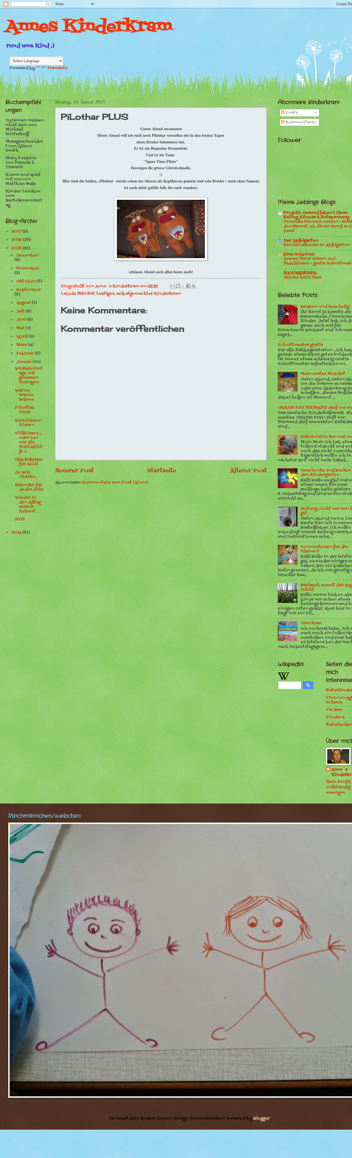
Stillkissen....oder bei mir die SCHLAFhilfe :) (28, 442)
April (22, 337)
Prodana (335, 717)
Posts (291, 113)
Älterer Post (248, 471)
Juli (21, 311)
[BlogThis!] (178, 286)
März (22, 345)
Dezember (27, 255)
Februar (25, 353)
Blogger (261, 1118)
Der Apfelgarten (301, 241)
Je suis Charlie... (26, 474)
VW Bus (334, 710)
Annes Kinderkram (89, 26)
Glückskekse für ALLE (29, 462)
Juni (21, 320)
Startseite (162, 471)
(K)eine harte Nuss (302, 277)
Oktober (26, 281)
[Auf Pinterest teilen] (193, 286)
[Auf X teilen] (183, 286)
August (24, 303)
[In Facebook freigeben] (188, 286)
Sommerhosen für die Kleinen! (324, 549)
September (28, 290)
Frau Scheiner (299, 254)
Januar (24, 362)
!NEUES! (85, 294)
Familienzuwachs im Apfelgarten (317, 245)
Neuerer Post (74, 471)
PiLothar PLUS (25, 410)
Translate (57, 68)
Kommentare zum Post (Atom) (115, 482)
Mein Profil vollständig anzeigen (338, 787)
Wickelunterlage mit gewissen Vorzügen (28, 375)
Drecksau (311, 623)
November (27, 268)
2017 (17, 231)
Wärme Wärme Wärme (24, 395)
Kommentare (299, 122)
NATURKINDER (300, 273)
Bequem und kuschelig (325, 307)
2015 (17, 248)
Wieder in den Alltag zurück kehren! (28, 504)
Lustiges (105, 294)
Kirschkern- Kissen (28, 423)
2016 (17, 240)
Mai (20, 328)
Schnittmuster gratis (300, 345)
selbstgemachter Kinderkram (148, 294)
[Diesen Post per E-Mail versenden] (172, 286)
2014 (17, 533)
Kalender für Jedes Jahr (29, 487)
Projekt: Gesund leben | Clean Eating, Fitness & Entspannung (316, 215)
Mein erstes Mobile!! (323, 374)
